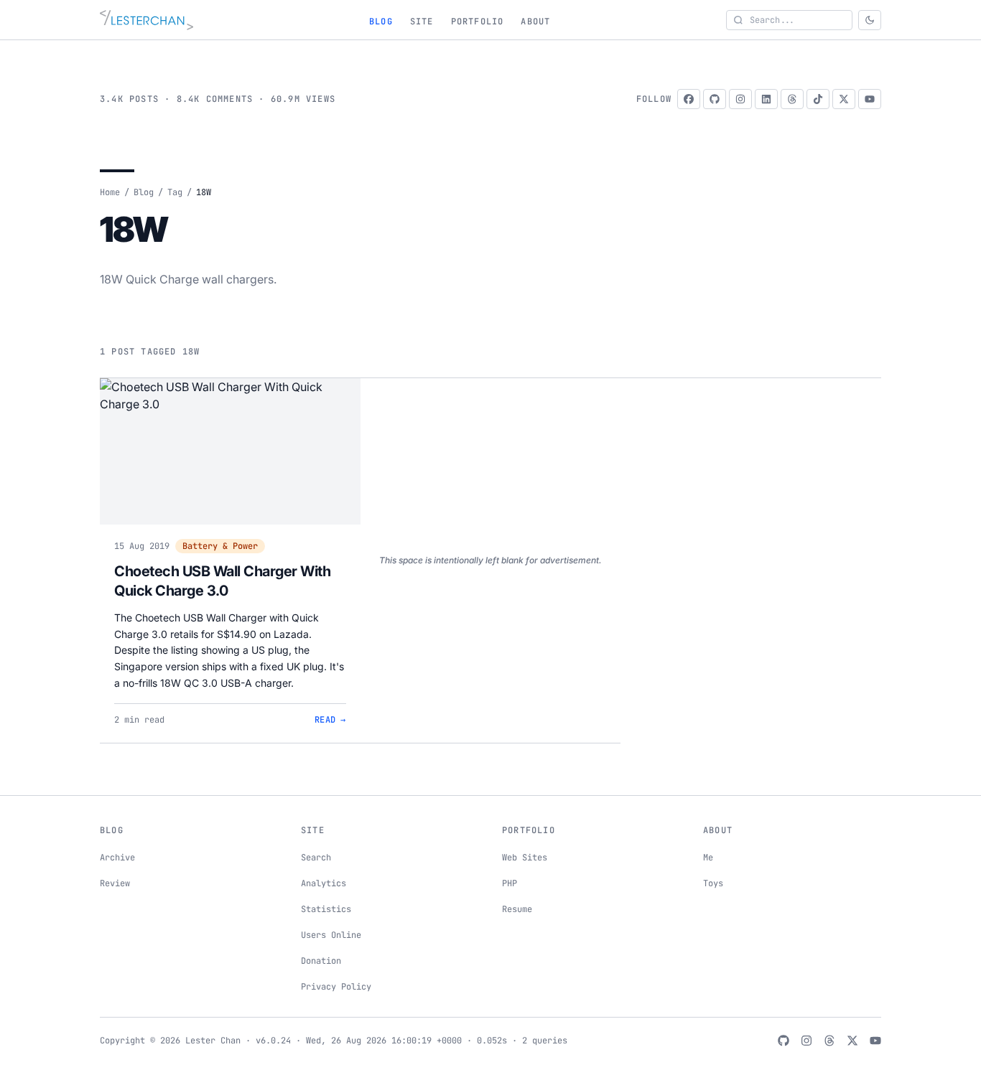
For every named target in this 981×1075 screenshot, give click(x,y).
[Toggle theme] (869, 20)
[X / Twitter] (843, 99)
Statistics (326, 909)
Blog (381, 21)
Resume (517, 909)
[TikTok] (817, 99)
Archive (117, 857)
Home (110, 192)
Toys (713, 883)
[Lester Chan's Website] (146, 20)
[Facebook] (688, 99)
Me (708, 857)
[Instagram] (740, 99)
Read (330, 720)
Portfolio (477, 21)
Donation (321, 961)
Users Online (331, 935)
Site (422, 21)
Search (316, 857)
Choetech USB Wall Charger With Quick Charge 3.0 (222, 581)
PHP (509, 883)
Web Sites (524, 857)
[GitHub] (714, 99)
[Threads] (792, 99)
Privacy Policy (336, 986)
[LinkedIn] (766, 99)
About (535, 21)
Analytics (323, 883)
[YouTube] (869, 99)
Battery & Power (220, 546)
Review (115, 883)
